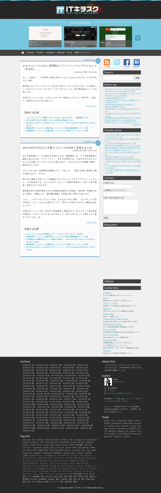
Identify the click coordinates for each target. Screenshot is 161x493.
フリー (82, 468)
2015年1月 (80, 391)
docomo (74, 442)
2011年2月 (40, 418)
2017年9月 (55, 376)
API (70, 440)
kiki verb (60, 448)
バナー (30, 468)
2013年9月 (27, 402)
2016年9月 (83, 381)
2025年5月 (54, 365)
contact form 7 (92, 440)
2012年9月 (55, 407)
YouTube (88, 453)
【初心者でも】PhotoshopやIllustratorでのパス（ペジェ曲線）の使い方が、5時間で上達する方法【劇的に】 (123, 161)
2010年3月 (54, 423)
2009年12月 (27, 425)
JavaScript (37, 448)
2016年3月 (27, 386)
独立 (75, 479)
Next (138, 38)
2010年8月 (54, 420)
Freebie (39, 52)
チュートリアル (42, 466)
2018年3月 (40, 373)
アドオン (74, 455)
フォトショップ (64, 468)
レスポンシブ (61, 474)
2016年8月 (27, 383)
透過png (40, 482)
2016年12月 (41, 381)
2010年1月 (81, 423)
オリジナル (91, 458)
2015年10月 (27, 389)
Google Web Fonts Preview (116, 319)
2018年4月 (27, 373)
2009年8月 (85, 425)
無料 (70, 479)
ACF (34, 440)
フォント (74, 468)
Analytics (64, 440)
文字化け (34, 479)
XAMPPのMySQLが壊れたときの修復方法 (119, 104)
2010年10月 (27, 420)
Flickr (39, 445)
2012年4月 (53, 410)
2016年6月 (53, 383)
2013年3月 (41, 404)
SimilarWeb (108, 314)
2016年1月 (53, 386)
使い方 (92, 474)
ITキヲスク (27, 448)
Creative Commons (31, 442)
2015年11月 (82, 386)
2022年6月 (40, 368)
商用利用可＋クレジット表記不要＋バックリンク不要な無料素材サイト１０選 (57, 128)
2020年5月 (40, 370)
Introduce (50, 52)
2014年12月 (27, 394)
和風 (65, 476)
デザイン (71, 466)
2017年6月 (27, 378)
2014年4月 (67, 396)
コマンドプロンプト (30, 463)
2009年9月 (71, 425)
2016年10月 (69, 381)
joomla (46, 448)
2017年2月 (80, 378)
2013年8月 (40, 402)
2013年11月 (68, 399)
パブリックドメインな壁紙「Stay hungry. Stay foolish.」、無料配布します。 (58, 118)
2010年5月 (27, 423)
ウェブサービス (71, 458)
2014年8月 (83, 394)
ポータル (44, 471)
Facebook (89, 442)
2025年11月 (41, 365)
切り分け (49, 476)
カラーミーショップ (61, 461)
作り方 (85, 474)
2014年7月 (27, 396)
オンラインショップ (30, 461)
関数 (75, 482)
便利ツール (27, 476)
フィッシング (51, 468)
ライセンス (77, 471)
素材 (24, 482)
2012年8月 (69, 407)
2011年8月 (27, 415)
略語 (93, 479)
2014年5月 (53, 396)
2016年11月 (55, 381)
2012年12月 (82, 404)
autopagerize (79, 440)
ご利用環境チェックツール (115, 345)
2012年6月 (27, 410)
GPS (52, 445)
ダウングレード (29, 466)
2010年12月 (67, 418)
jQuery (52, 448)
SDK (51, 450)
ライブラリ (27, 474)
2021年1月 (80, 368)
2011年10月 (69, 412)
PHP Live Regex (111, 335)
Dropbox (107, 293)
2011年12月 (41, 412)
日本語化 (51, 479)
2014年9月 (70, 394)
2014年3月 (80, 396)
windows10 (47, 453)
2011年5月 (67, 415)
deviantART (65, 442)
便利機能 (36, 476)
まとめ (31, 455)
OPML (92, 448)
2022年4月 (53, 368)
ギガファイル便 (110, 303)
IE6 (86, 445)
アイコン (39, 455)
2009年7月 (27, 428)
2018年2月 (53, 373)
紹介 (29, 482)
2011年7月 (40, 415)
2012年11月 (27, 407)
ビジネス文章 (39, 468)
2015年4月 (40, 391)
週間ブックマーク (83, 52)
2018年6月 (67, 370)
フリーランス (91, 468)
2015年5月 (27, 391)
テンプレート (55, 466)
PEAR (29, 450)
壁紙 (75, 476)
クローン (84, 461)
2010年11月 (82, 418)
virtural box (27, 453)
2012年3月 (67, 410)
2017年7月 (82, 376)
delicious (54, 442)
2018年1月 (67, 373)
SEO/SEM (59, 450)
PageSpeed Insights (112, 324)
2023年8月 (68, 365)
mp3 (79, 448)
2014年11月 (42, 394)
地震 (70, 476)
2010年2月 (68, 423)
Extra (69, 52)
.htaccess (27, 440)
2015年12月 (67, 386)
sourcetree (76, 450)
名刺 (60, 476)
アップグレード (64, 455)
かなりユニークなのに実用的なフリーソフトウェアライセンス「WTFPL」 (55, 234)
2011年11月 (55, 412)
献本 (83, 479)
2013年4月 (27, 404)
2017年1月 (27, 381)
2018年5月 (80, 370)
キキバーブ (74, 461)
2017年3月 (67, 378)
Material (61, 52)
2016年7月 (40, 383)
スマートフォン (82, 463)
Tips (88, 450)
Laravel (68, 448)
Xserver (80, 453)
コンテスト (44, 463)
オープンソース (46, 461)
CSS (42, 442)
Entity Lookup (109, 329)
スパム (72, 463)
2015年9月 (41, 389)
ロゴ (70, 474)
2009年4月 (70, 428)
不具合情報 (77, 474)
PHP (35, 450)
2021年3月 (67, 368)
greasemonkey (61, 445)
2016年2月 (40, 386)
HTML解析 (79, 445)
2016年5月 (67, 383)
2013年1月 (68, 404)
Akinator (107, 350)
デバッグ (91, 466)
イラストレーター (45, 458)
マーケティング (55, 471)
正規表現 (64, 479)
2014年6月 (40, 396)
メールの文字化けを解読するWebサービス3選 (120, 143)
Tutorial (30, 52)
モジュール (67, 471)
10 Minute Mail (110, 340)
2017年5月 (40, 378)
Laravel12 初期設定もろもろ (115, 98)
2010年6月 (81, 420)
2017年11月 (27, 376)
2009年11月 (42, 425)
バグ (24, 468)
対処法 (80, 476)
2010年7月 (68, 420)
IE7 (90, 445)
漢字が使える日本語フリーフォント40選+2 (119, 157)
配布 (62, 482)
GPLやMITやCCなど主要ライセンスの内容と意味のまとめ (49, 120)
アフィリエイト (85, 455)
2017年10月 (42, 376)
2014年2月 (27, 399)
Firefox (26, 445)
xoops (72, 453)
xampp (66, 453)
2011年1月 (53, 418)
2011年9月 (83, 412)
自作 (34, 482)
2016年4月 (80, 383)
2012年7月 (82, 407)
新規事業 (42, 479)
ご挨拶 (25, 455)
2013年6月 (67, 402)
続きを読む (92, 106)
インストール (58, 458)
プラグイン (35, 471)
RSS (46, 450)
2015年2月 (67, 391)
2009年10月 (56, 425)
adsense (40, 440)
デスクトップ (81, 466)
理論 (88, 479)
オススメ (82, 458)
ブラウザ (26, 471)
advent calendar (52, 440)
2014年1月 (40, 399)
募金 (56, 476)
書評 (57, 479)
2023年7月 (81, 365)
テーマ (64, 466)
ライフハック (88, 471)
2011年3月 (27, 418)
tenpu (105, 298)
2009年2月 (27, 431)
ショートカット (62, 463)
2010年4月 (40, 423)
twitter (94, 450)
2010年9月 (41, 420)
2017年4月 (53, 378)
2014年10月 (56, 394)
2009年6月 (41, 428)
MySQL (86, 448)
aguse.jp (107, 308)
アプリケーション (30, 458)
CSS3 (47, 442)
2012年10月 (42, 407)
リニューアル (38, 474)
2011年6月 (53, 415)
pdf (24, 450)
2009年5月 (55, 428)
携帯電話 (26, 479)
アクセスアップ (50, 455)
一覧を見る (137, 124)
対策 (86, 476)
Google (46, 445)
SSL (83, 450)
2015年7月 (68, 389)
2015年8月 (54, 389)
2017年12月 (81, 373)
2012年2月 (80, 410)
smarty (67, 450)
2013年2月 (54, 404)
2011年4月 (80, 415)
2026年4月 (27, 365)
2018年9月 (53, 370)
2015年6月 (81, 389)
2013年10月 (83, 399)
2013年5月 (80, 402)
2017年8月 (69, 376)
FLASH (33, 445)
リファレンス (50, 474)
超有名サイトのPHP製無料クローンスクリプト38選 (122, 145)
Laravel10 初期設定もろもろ (115, 106)
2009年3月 (84, 428)
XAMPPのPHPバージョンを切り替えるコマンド (121, 122)
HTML (71, 445)
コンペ (52, 463)
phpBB (40, 450)
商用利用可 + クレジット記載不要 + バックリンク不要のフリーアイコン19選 (57, 131)
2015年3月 (53, 391)
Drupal (81, 442)
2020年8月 (27, 370)
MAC (75, 448)
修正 (43, 476)
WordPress (57, 453)
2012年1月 (27, 412)
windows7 (37, 453)
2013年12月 (54, 399)
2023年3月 (27, 368)
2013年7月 (53, 402)
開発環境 (68, 482)
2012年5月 (40, 410)
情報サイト (93, 476)
